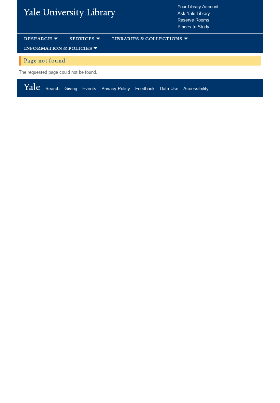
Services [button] (82, 38)
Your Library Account (198, 6)
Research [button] (38, 38)
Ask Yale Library (194, 13)
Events (89, 88)
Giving (71, 88)
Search (52, 88)
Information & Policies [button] (58, 48)
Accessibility (196, 88)
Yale (32, 87)
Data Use (169, 88)
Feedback (145, 88)
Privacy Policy (115, 88)
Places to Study (193, 26)
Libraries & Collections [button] (147, 38)
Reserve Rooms (193, 20)
